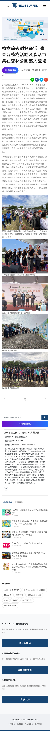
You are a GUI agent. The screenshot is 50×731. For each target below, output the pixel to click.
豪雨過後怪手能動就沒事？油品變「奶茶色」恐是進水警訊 (28, 554)
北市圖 (42, 590)
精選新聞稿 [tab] (7, 502)
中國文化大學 (29, 590)
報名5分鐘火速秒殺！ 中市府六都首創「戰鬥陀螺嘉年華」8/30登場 (29, 533)
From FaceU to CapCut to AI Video (27, 543)
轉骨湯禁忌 (27, 600)
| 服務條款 (20, 724)
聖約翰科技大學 (34, 595)
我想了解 (25, 699)
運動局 (15, 600)
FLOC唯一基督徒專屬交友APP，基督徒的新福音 (30, 511)
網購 (6, 600)
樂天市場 (20, 595)
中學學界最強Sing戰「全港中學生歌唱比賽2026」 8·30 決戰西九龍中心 (30, 522)
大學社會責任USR (11, 590)
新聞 (36, 70)
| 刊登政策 (12, 724)
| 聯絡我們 (38, 724)
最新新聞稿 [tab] (19, 502)
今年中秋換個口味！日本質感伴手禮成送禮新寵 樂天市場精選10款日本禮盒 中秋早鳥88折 (29, 567)
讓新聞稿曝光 (25, 669)
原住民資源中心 (10, 605)
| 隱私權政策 (29, 724)
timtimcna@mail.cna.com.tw (24, 444)
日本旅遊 (8, 595)
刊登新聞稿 (25, 643)
